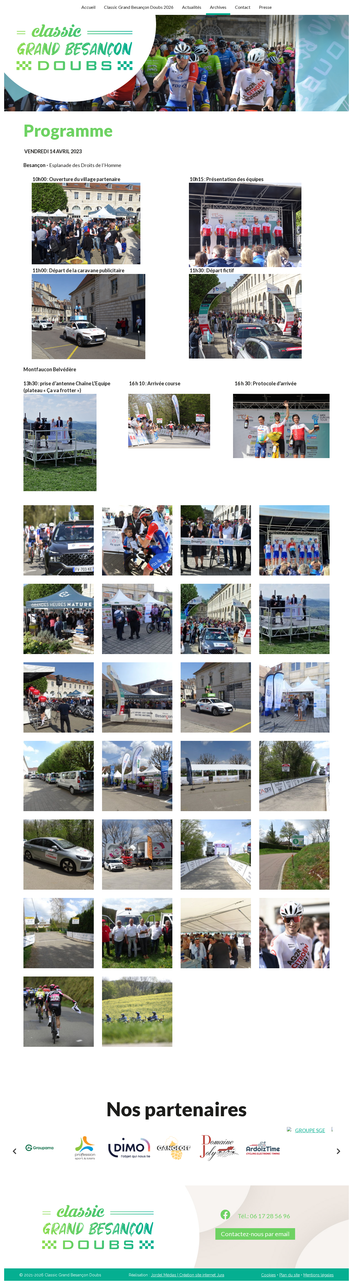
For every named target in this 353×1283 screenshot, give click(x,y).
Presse (265, 7)
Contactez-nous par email (255, 1234)
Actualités (191, 7)
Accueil (88, 7)
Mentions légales (318, 1275)
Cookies (268, 1275)
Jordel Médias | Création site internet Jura (187, 1275)
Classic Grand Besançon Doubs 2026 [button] (138, 7)
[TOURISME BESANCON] (177, 1148)
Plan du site (289, 1275)
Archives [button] (218, 7)
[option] (42, 1127)
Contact (242, 7)
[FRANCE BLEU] (132, 1148)
